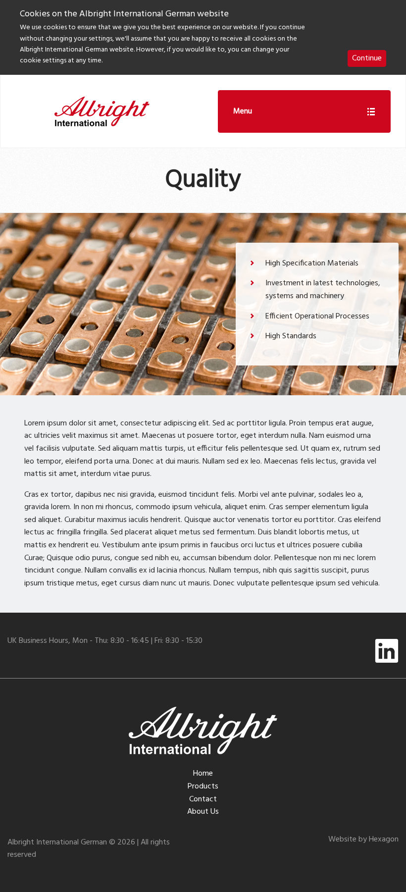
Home (203, 773)
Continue (367, 58)
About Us (203, 811)
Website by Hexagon (363, 839)
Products (203, 786)
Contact (203, 799)
